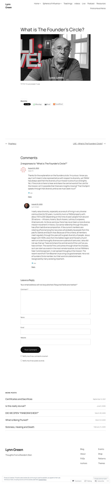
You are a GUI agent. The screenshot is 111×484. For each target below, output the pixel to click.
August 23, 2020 (37, 204)
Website (23, 338)
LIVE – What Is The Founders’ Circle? (88, 143)
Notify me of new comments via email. (35, 356)
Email (22, 327)
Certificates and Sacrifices (18, 399)
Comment (24, 289)
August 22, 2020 (33, 168)
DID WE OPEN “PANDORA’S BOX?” (22, 413)
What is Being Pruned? (16, 420)
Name (23, 317)
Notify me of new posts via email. (34, 361)
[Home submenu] (40, 3)
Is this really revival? (15, 406)
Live (38, 84)
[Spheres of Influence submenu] (60, 3)
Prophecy (12, 143)
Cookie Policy (43, 480)
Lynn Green (8, 6)
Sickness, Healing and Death (19, 427)
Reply (30, 197)
